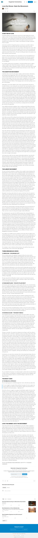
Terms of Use (23, 476)
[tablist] (6, 487)
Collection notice (23, 533)
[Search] (24, 2)
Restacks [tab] (8, 487)
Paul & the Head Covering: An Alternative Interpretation (14, 501)
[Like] (3, 11)
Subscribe (30, 1)
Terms (20, 533)
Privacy (18, 533)
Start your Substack (17, 535)
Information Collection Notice (19, 477)
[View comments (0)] (5, 11)
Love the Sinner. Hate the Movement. (13, 462)
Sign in (35, 1)
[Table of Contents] (1, 269)
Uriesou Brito (6, 8)
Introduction (4, 502)
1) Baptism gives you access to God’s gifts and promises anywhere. (13, 509)
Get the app (22, 535)
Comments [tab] (4, 487)
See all (4, 520)
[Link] (1, 33)
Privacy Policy (26, 477)
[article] (19, 503)
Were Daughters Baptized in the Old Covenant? (12, 514)
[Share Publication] (27, 2)
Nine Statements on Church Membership (10, 508)
